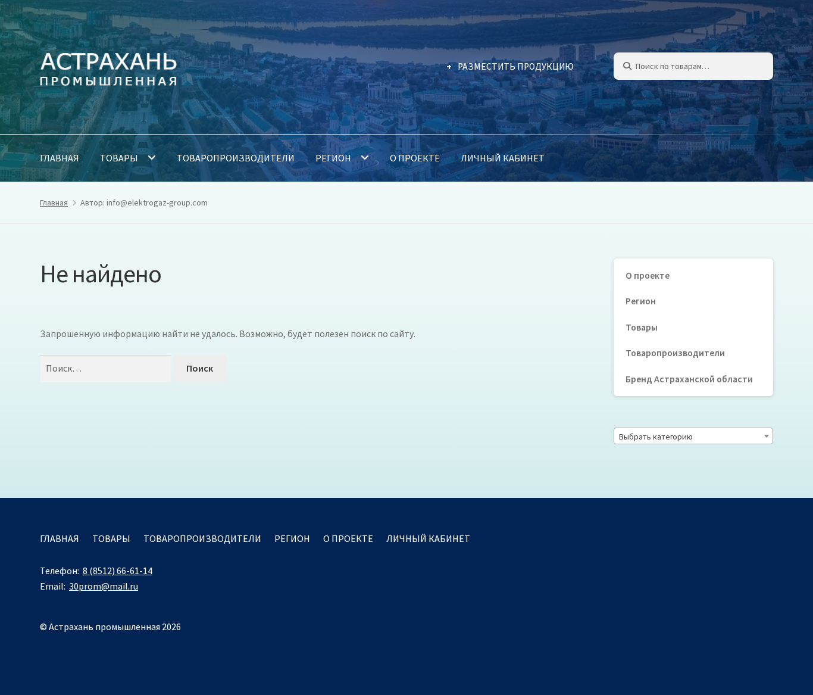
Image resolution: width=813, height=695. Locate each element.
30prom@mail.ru (103, 586)
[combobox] (693, 436)
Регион (333, 158)
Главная (59, 158)
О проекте (415, 158)
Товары (119, 158)
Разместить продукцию (516, 66)
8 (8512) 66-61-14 (117, 570)
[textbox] (693, 436)
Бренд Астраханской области (689, 379)
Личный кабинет (503, 158)
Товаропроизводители (236, 158)
